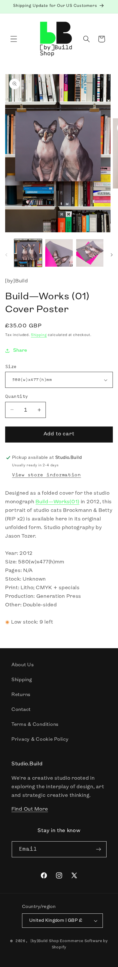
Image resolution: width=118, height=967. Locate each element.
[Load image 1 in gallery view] (28, 253)
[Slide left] (6, 254)
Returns (21, 694)
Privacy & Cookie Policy (40, 739)
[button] (13, 39)
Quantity (16, 396)
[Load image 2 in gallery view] (59, 253)
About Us (22, 665)
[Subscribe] (98, 849)
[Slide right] (111, 254)
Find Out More (29, 809)
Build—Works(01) (57, 502)
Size (11, 366)
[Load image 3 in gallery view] (90, 253)
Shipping (39, 335)
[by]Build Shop (45, 941)
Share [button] (20, 350)
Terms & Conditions (35, 724)
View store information (46, 474)
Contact (21, 709)
